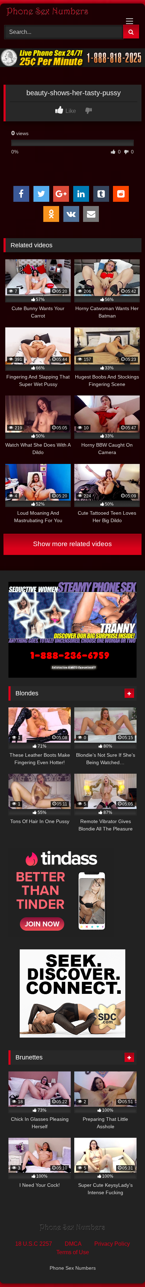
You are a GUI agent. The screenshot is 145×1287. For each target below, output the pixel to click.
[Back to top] (123, 1266)
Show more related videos (72, 544)
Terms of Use (72, 1252)
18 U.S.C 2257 (33, 1244)
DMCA (73, 1244)
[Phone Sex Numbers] (59, 13)
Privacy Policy (112, 1244)
